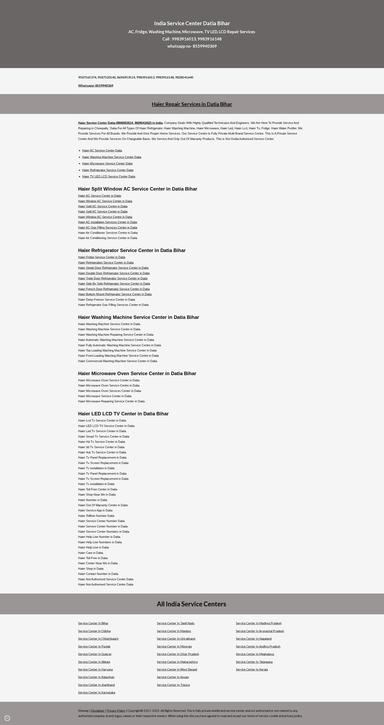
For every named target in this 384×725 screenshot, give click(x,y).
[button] (7, 718)
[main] (192, 34)
